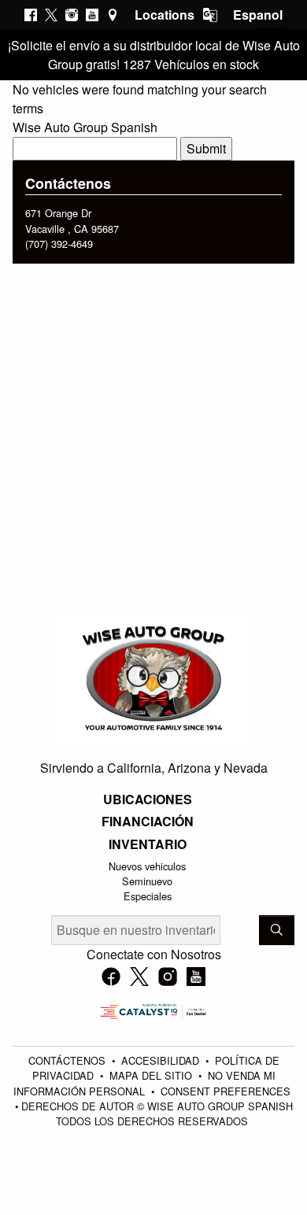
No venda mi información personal (144, 1083)
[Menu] (271, 31)
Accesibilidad (161, 1060)
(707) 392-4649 (59, 243)
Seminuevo (147, 880)
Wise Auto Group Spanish (85, 127)
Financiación (148, 821)
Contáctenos (68, 1060)
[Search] (276, 930)
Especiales (148, 895)
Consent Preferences (225, 1091)
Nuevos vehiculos (147, 866)
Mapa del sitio (152, 1075)
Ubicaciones (147, 799)
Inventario (148, 844)
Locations (164, 15)
